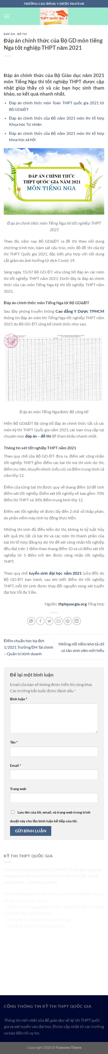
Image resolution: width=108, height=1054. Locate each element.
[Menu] (7, 16)
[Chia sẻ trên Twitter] (49, 621)
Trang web (18, 789)
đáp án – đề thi (38, 436)
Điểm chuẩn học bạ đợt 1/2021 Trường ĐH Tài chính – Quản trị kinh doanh (28, 647)
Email (15, 765)
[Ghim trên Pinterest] (68, 621)
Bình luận (18, 699)
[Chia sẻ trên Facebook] (40, 621)
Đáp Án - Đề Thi (15, 34)
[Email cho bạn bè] (59, 621)
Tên (14, 742)
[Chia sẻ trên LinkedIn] (77, 621)
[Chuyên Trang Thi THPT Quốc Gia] (54, 16)
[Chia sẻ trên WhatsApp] (31, 621)
